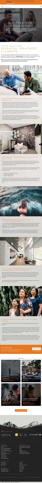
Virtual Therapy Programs (5, 458)
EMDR (20, 448)
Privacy (20, 477)
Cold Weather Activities (4, 471)
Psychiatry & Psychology (8, 380)
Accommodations (5, 461)
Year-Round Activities (4, 468)
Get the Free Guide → (10, 3)
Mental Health (6, 378)
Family (9, 402)
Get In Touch (36, 348)
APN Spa (20, 449)
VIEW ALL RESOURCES (21, 410)
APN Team (20, 463)
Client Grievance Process (36, 477)
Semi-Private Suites (4, 463)
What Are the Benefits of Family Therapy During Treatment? (9, 398)
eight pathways (19, 56)
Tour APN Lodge (21, 467)
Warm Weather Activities (5, 470)
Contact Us (21, 471)
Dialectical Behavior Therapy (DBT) (24, 447)
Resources (21, 470)
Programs (3, 444)
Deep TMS (2, 447)
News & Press (21, 466)
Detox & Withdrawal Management (6, 448)
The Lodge (21, 461)
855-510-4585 (38, 350)
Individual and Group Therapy (23, 452)
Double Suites (3, 465)
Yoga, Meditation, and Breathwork (24, 453)
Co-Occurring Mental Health (5, 449)
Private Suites (3, 462)
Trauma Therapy (3, 457)
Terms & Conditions (27, 477)
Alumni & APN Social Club (23, 465)
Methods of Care (23, 444)
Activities (3, 467)
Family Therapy (3, 452)
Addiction (25, 380)
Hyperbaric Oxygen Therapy (5, 453)
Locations (20, 462)
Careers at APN (21, 468)
